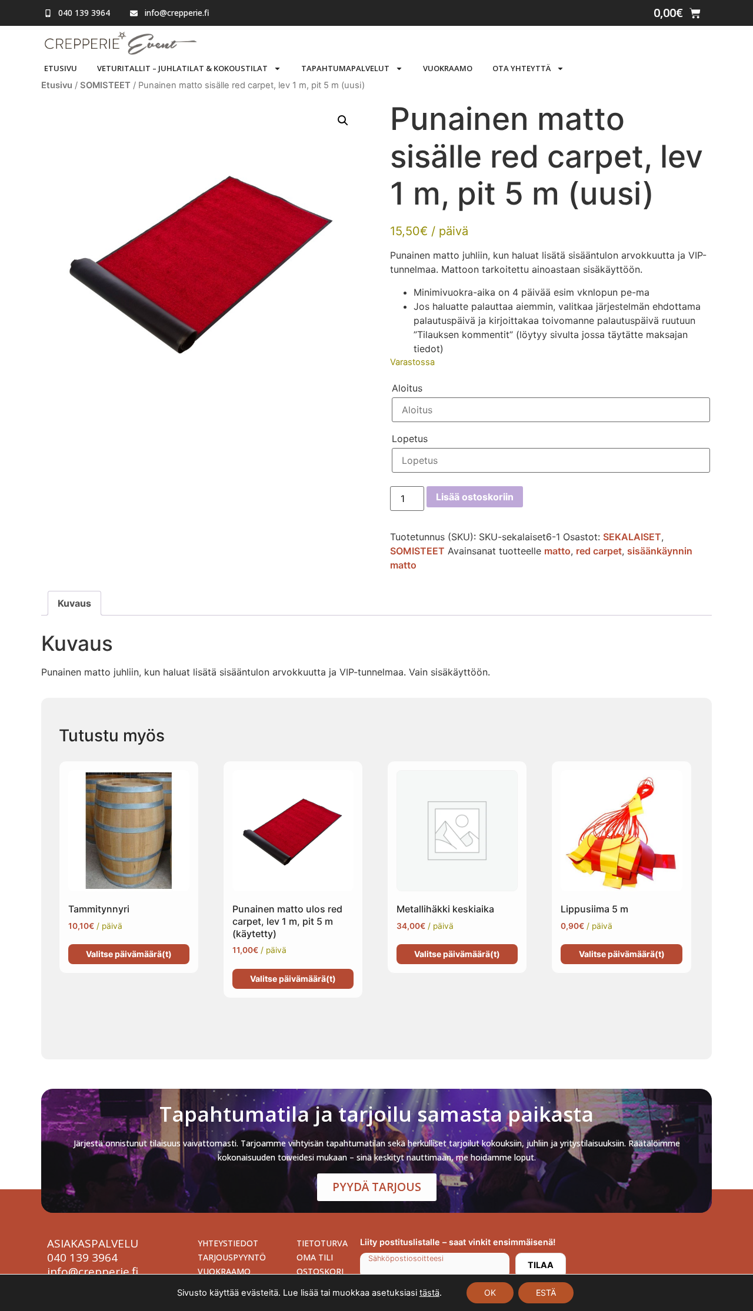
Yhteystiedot (228, 1243)
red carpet (599, 551)
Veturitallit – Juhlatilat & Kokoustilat (182, 68)
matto (557, 551)
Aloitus (407, 388)
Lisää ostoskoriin (475, 497)
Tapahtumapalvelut (345, 68)
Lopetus (410, 438)
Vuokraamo (447, 68)
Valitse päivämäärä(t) (129, 954)
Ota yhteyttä (521, 68)
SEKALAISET (632, 537)
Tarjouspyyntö (232, 1257)
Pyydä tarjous (376, 1187)
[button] (343, 120)
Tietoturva (322, 1243)
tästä (429, 1292)
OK (490, 1292)
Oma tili (314, 1257)
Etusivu (60, 68)
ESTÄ (546, 1292)
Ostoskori (320, 1271)
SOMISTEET (105, 85)
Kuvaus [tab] (74, 603)
